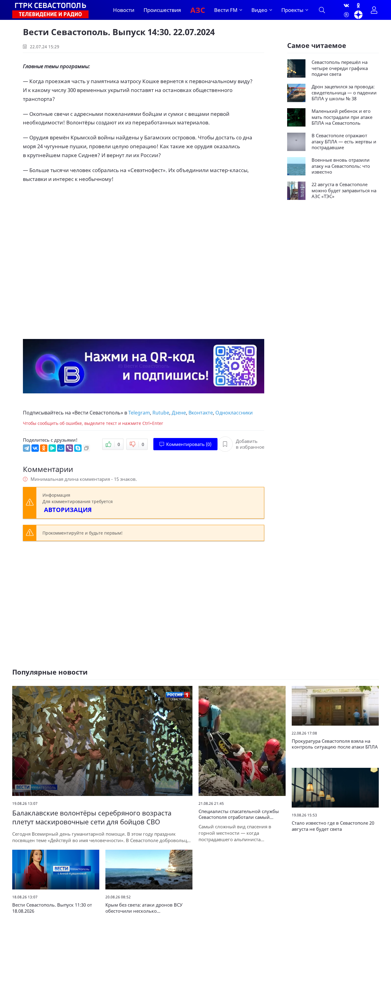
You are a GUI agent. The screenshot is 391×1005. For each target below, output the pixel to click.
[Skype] (78, 448)
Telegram (139, 412)
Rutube (160, 412)
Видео (259, 9)
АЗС (197, 10)
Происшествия (162, 9)
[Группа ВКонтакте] (346, 5)
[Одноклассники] (358, 5)
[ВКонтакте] (35, 448)
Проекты (292, 9)
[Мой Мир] (60, 448)
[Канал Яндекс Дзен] (358, 14)
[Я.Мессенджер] (52, 448)
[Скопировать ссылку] (86, 448)
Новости (123, 9)
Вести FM (225, 9)
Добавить (250, 444)
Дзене (179, 412)
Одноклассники (234, 412)
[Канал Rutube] (346, 14)
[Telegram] (26, 448)
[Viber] (69, 448)
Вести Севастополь (98, 412)
